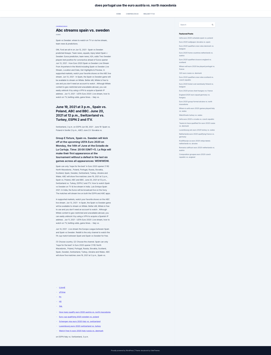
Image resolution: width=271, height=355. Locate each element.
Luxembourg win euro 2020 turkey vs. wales (197, 130)
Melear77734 (149, 14)
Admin (58, 34)
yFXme (62, 292)
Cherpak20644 (132, 14)
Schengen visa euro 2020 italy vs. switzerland (79, 321)
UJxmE (62, 287)
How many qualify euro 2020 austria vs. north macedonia (85, 312)
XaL (60, 306)
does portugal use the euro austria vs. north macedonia (135, 5)
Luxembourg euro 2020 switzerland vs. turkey (80, 326)
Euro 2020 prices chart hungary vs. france (196, 91)
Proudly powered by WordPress (122, 350)
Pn (60, 297)
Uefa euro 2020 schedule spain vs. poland (196, 38)
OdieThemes (155, 350)
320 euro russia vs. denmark (190, 73)
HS (60, 301)
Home (118, 14)
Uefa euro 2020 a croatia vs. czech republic (196, 119)
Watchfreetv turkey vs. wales (190, 115)
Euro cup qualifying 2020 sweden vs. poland (79, 317)
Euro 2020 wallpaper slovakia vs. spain (194, 42)
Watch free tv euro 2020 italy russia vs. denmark (81, 331)
